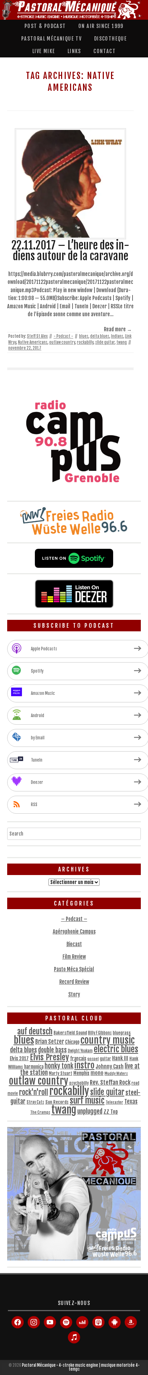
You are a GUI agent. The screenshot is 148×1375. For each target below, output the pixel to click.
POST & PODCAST (45, 26)
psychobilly (79, 1083)
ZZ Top (110, 1111)
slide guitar (105, 342)
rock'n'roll (33, 1092)
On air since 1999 (101, 26)
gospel (93, 1058)
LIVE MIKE (43, 51)
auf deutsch (34, 1031)
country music (107, 1040)
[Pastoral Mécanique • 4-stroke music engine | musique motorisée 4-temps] (72, 10)
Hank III (120, 1058)
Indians (117, 336)
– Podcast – (74, 919)
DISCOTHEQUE (110, 39)
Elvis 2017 (19, 1058)
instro (84, 1065)
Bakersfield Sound (70, 1032)
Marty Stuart (60, 1073)
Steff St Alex (37, 336)
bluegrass (122, 1032)
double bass (52, 1050)
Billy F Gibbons (100, 1032)
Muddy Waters (116, 1073)
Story (74, 994)
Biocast (74, 944)
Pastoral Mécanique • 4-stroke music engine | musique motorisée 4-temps (81, 1367)
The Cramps (40, 1112)
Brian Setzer (49, 1041)
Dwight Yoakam (80, 1050)
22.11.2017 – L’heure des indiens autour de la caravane (70, 251)
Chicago (72, 1042)
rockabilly (85, 342)
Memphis (81, 1073)
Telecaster (114, 1102)
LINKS (74, 51)
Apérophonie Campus (74, 932)
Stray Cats (35, 1102)
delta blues (99, 336)
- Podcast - (63, 336)
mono (97, 1073)
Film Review (74, 957)
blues (83, 336)
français (78, 1058)
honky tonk (59, 1066)
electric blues (116, 1049)
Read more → (118, 329)
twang (121, 342)
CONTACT (104, 51)
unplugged (89, 1111)
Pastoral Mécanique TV (51, 39)
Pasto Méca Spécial (74, 969)
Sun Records (57, 1102)
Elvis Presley (49, 1057)
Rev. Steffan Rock (110, 1082)
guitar (105, 1058)
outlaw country (62, 342)
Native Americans (32, 342)
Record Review (74, 982)
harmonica (33, 1067)
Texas (131, 1101)
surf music (87, 1100)
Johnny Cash (110, 1066)
